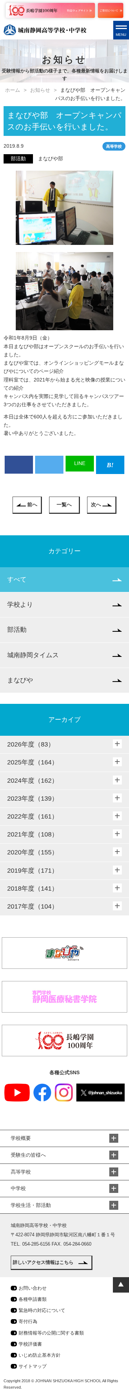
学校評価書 (30, 1344)
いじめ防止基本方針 (40, 1355)
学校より (20, 604)
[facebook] (19, 465)
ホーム (12, 90)
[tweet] (49, 465)
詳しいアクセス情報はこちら (43, 1262)
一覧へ (64, 504)
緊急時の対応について (42, 1310)
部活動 (17, 629)
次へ (96, 504)
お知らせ (40, 90)
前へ (32, 504)
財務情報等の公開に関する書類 (51, 1333)
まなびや (20, 680)
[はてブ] (110, 465)
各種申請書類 (33, 1299)
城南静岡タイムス (33, 655)
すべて (17, 579)
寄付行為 (28, 1321)
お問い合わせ (33, 1288)
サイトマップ (33, 1366)
